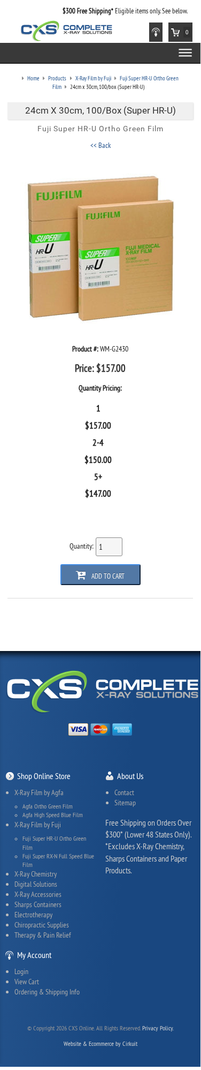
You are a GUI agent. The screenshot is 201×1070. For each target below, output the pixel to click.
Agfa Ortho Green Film (47, 806)
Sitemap (125, 802)
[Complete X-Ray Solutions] (102, 690)
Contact (124, 792)
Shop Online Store (44, 775)
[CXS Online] (66, 30)
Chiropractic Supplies (41, 925)
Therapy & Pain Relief (42, 935)
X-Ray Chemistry (35, 874)
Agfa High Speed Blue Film (52, 815)
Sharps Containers (37, 904)
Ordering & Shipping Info (47, 992)
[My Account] (156, 32)
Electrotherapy (33, 914)
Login (21, 971)
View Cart (26, 981)
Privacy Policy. (158, 1028)
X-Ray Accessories (37, 894)
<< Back (100, 145)
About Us (130, 775)
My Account (34, 954)
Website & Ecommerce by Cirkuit (100, 1043)
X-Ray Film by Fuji (37, 824)
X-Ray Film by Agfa (39, 792)
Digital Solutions (35, 884)
